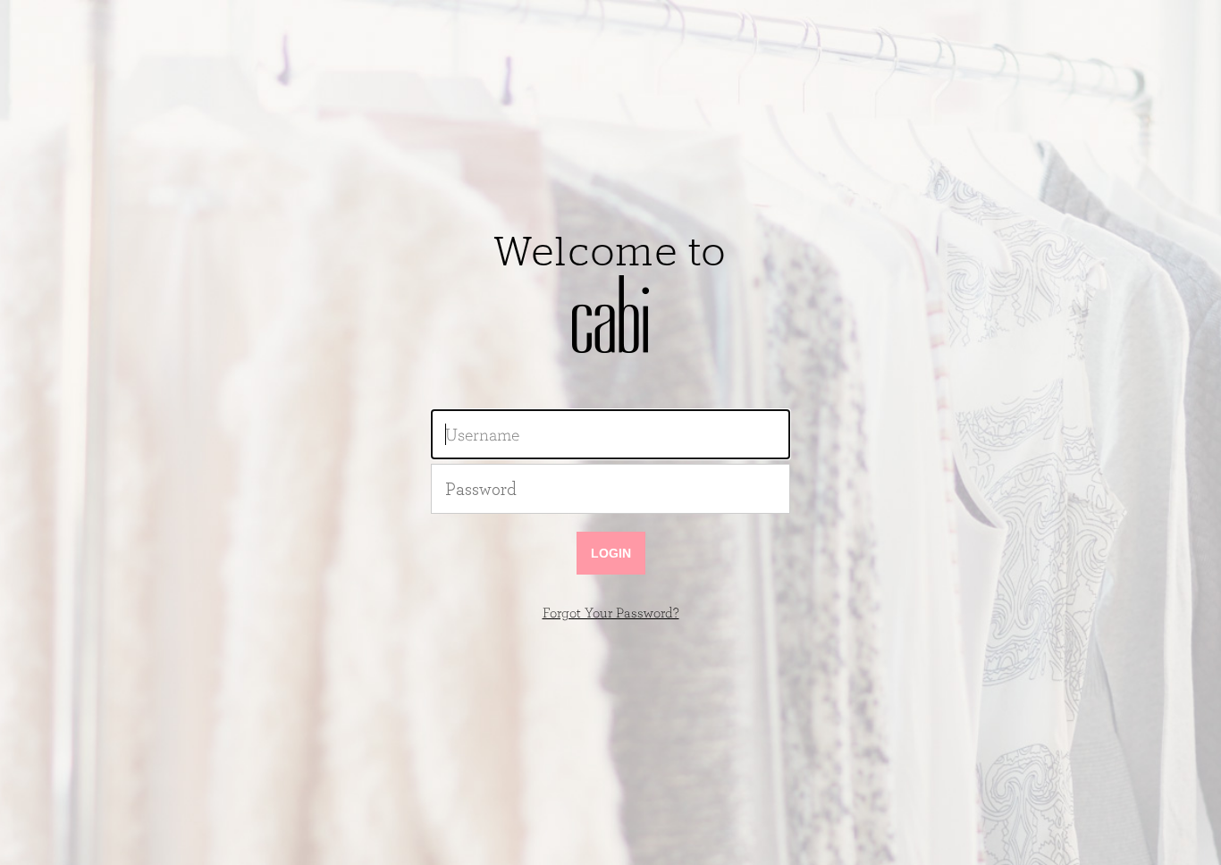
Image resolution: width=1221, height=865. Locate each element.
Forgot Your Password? (611, 613)
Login (611, 553)
